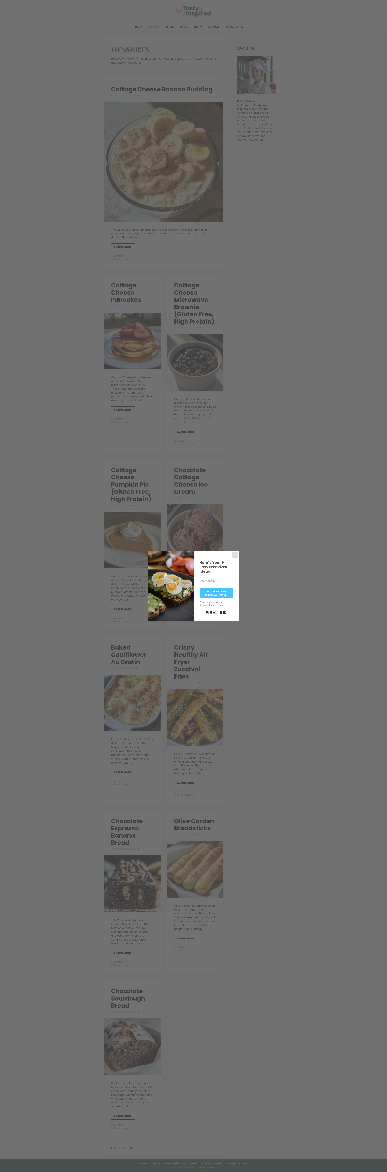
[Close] (235, 555)
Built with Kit (216, 612)
